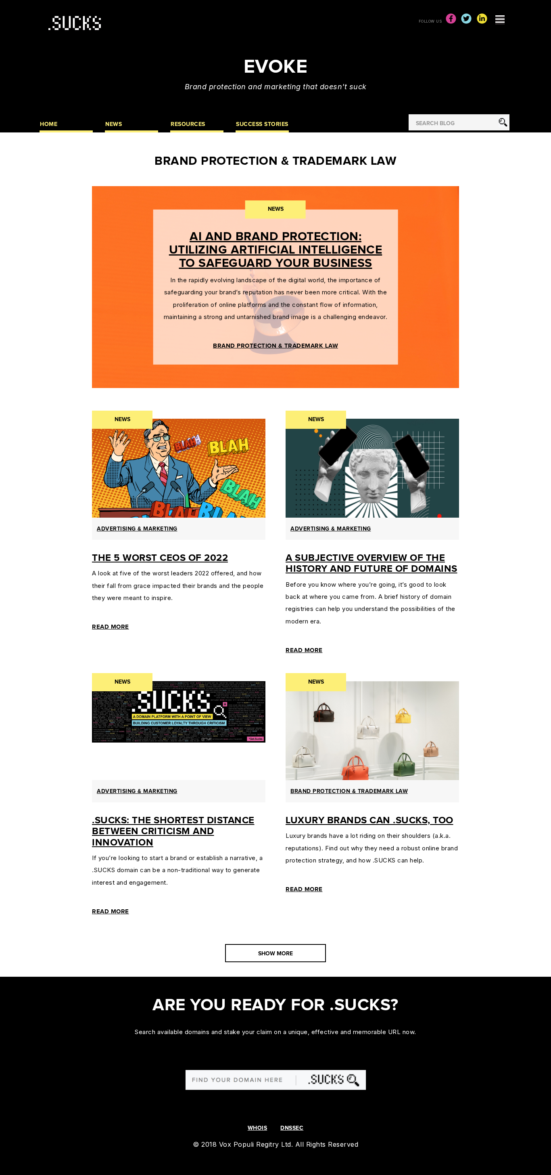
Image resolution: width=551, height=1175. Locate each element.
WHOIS (257, 1128)
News (276, 209)
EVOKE (276, 67)
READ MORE (110, 627)
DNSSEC (291, 1128)
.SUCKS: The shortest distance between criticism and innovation (173, 832)
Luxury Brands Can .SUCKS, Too (369, 820)
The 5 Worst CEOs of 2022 (160, 558)
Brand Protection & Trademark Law (275, 346)
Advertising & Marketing (137, 529)
